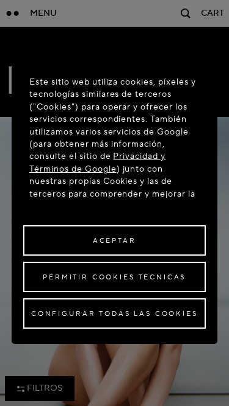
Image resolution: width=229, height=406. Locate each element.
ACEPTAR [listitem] (114, 240)
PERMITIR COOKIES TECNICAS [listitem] (114, 277)
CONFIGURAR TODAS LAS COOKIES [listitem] (114, 313)
